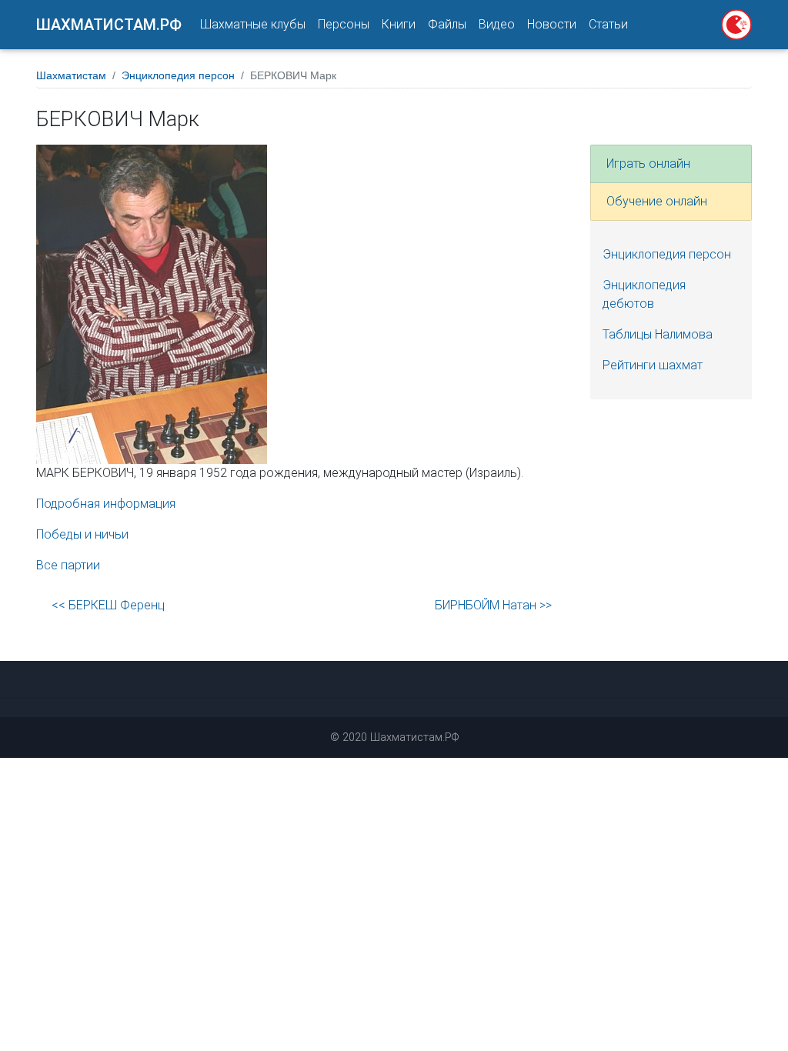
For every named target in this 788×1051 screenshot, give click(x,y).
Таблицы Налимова (658, 334)
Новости (551, 24)
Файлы (447, 24)
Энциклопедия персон (178, 75)
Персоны (343, 24)
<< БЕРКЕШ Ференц (108, 605)
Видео (497, 24)
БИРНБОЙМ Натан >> (493, 605)
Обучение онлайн (656, 201)
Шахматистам (71, 75)
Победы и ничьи (82, 534)
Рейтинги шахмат (653, 365)
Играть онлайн (648, 163)
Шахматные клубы (253, 24)
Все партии (68, 565)
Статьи (608, 24)
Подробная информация (105, 503)
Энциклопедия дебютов (644, 294)
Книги (399, 24)
